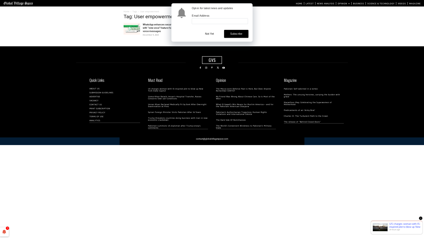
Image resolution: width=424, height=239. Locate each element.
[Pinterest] (212, 68)
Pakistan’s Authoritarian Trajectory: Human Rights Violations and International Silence (241, 113)
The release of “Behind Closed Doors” (302, 121)
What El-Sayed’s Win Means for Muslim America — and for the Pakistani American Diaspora (244, 105)
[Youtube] (224, 68)
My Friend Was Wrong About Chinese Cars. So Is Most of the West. (245, 97)
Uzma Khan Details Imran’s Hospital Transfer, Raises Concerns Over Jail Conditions (175, 97)
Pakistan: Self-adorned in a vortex (301, 88)
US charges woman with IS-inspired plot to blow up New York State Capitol (175, 89)
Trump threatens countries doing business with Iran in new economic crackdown (178, 119)
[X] (218, 68)
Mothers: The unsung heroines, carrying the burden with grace (312, 95)
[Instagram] (206, 68)
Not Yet (209, 33)
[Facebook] (200, 68)
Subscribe (236, 33)
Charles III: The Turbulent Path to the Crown (306, 116)
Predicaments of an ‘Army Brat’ (299, 110)
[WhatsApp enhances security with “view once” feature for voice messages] (132, 29)
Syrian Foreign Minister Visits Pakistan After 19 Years (174, 112)
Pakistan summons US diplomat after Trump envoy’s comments (174, 126)
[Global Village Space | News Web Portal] (18, 3)
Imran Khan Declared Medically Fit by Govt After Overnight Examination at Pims (177, 105)
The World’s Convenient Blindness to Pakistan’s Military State (243, 126)
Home (126, 11)
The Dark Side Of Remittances (231, 120)
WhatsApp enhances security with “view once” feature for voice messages (158, 28)
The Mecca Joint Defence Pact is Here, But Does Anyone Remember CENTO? (243, 89)
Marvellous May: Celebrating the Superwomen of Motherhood (308, 103)
